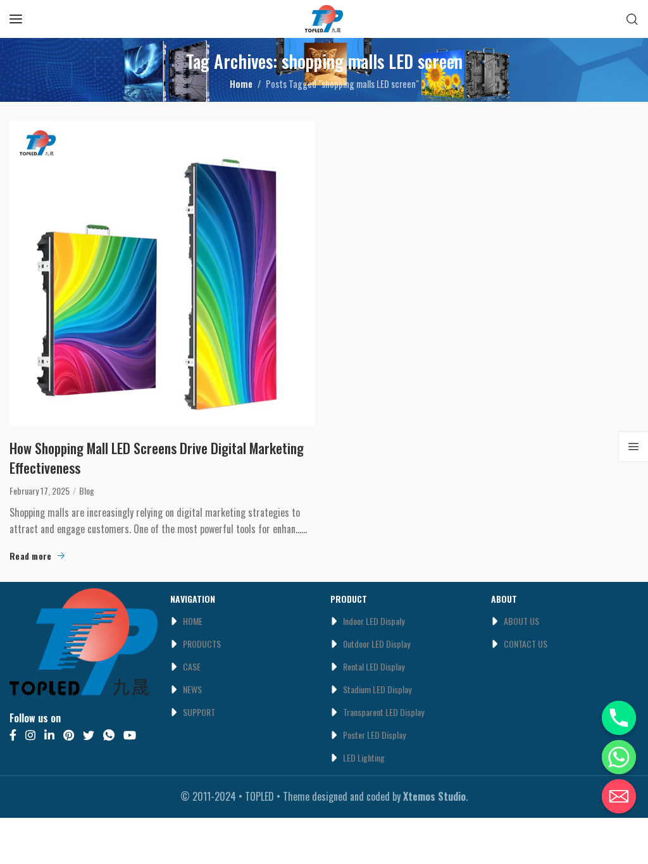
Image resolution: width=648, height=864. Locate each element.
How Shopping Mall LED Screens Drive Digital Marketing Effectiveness (156, 458)
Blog (86, 490)
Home (241, 83)
